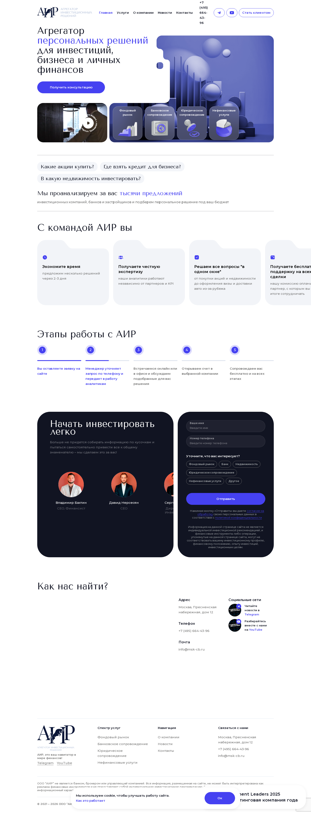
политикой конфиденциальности (238, 517)
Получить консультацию (71, 87)
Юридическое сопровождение (112, 753)
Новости (165, 13)
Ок (219, 798)
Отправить (225, 499)
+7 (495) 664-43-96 (204, 12)
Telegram (252, 614)
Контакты (184, 13)
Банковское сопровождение (123, 744)
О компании (143, 13)
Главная (106, 13)
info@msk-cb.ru (192, 649)
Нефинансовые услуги (118, 762)
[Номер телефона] (225, 443)
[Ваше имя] (225, 428)
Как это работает (90, 801)
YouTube (255, 629)
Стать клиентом (256, 13)
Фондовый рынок (113, 737)
